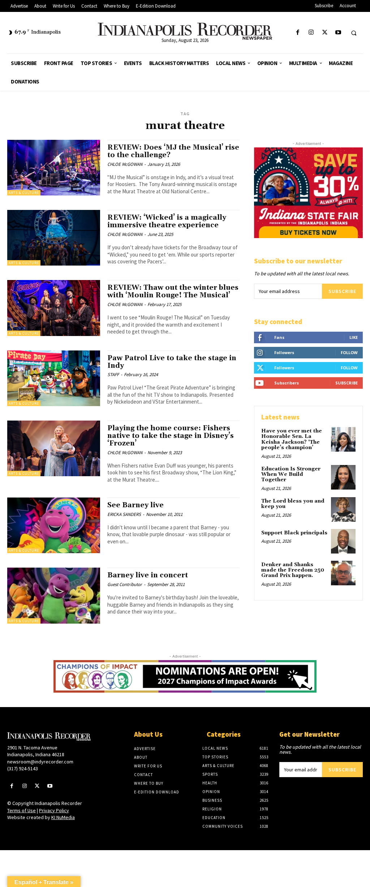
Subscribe (342, 291)
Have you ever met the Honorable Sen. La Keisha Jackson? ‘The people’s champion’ (291, 439)
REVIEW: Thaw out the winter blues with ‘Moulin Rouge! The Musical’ (172, 291)
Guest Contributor (124, 584)
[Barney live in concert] (53, 595)
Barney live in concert (147, 575)
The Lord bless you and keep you (292, 504)
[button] (354, 33)
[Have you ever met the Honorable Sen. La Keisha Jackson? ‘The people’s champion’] (343, 439)
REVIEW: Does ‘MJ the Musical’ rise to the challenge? (173, 151)
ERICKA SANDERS (124, 514)
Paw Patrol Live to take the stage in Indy (171, 362)
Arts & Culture (24, 192)
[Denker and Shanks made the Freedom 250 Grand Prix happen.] (343, 573)
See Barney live (135, 505)
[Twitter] (325, 33)
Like (353, 337)
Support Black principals (294, 533)
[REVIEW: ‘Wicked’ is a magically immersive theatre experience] (53, 238)
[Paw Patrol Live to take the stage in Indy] (53, 378)
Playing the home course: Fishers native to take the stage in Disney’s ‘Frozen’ (170, 436)
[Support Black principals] (343, 541)
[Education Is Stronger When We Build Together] (343, 477)
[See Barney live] (53, 525)
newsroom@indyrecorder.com (40, 761)
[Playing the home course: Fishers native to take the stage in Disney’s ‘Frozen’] (53, 448)
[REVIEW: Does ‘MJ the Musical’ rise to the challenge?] (53, 167)
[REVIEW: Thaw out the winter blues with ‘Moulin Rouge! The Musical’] (53, 308)
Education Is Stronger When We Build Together (290, 474)
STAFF (113, 374)
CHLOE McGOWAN (124, 164)
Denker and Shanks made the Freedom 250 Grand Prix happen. (292, 570)
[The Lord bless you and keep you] (343, 509)
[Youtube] (338, 33)
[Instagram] (311, 33)
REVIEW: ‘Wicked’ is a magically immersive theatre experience (166, 221)
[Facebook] (298, 33)
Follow (349, 352)
